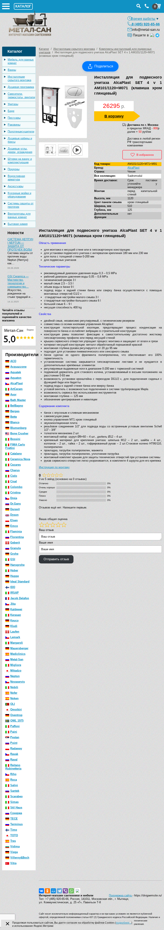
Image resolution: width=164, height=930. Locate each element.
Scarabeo (16, 796)
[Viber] (65, 890)
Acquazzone (18, 366)
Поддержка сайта (120, 895)
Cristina (15, 492)
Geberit (15, 542)
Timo (13, 829)
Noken (14, 698)
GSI (12, 559)
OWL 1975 (16, 720)
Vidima (15, 846)
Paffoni (15, 726)
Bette (13, 416)
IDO (12, 587)
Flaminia (16, 531)
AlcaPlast (16, 383)
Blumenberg (18, 427)
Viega (14, 852)
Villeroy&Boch (19, 857)
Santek (14, 790)
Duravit (15, 509)
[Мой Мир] (53, 890)
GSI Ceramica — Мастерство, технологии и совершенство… (18, 281)
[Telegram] (59, 890)
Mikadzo (15, 670)
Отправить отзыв (56, 559)
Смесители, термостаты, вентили (21, 95)
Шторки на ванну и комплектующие (20, 160)
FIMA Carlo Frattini (15, 446)
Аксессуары (15, 186)
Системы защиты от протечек (21, 205)
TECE (14, 818)
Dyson (14, 514)
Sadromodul (134, 175)
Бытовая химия (18, 224)
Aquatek (15, 372)
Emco (14, 525)
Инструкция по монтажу (54, 467)
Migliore (15, 665)
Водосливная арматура (16, 177)
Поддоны (13, 169)
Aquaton (15, 377)
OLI (12, 704)
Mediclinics (17, 653)
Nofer (13, 692)
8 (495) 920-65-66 (146, 24)
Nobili (14, 687)
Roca (13, 779)
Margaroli (16, 642)
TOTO (14, 835)
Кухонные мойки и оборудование (19, 195)
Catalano (16, 453)
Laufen (14, 631)
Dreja (13, 498)
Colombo (16, 487)
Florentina (17, 537)
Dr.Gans (15, 503)
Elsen (14, 520)
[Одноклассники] (47, 890)
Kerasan (15, 615)
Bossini (15, 439)
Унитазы (13, 104)
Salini (14, 785)
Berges (14, 411)
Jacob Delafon (19, 598)
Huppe (14, 576)
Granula (15, 548)
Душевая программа (21, 87)
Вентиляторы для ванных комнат (19, 215)
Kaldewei (16, 609)
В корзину (114, 116)
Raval (14, 759)
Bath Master (18, 400)
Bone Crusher (19, 433)
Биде (11, 111)
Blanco (14, 422)
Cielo (13, 475)
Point (13, 742)
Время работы (143, 19)
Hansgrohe (17, 564)
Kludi (13, 626)
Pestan (14, 737)
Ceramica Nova (20, 459)
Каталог (44, 49)
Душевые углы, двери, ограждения (20, 150)
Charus (15, 470)
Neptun (15, 676)
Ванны (12, 69)
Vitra (13, 863)
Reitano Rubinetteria (13, 767)
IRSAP (14, 592)
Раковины (14, 124)
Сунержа (16, 813)
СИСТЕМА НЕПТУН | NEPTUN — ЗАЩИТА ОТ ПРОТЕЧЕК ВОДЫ (20, 244)
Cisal (13, 481)
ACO (13, 361)
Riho (13, 774)
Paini (13, 731)
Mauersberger (19, 648)
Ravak (14, 754)
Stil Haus (16, 807)
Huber (14, 570)
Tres (13, 840)
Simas (14, 802)
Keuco (14, 620)
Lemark (15, 637)
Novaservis (17, 681)
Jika (13, 603)
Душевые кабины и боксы (20, 140)
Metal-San (16, 659)
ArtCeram (16, 389)
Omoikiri (16, 709)
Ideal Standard (19, 581)
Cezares (15, 464)
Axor (13, 394)
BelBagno (16, 405)
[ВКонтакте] (41, 890)
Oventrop (16, 715)
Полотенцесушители (21, 131)
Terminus (16, 824)
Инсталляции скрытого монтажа (19, 78)
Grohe (14, 553)
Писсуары (14, 117)
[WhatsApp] (71, 890)
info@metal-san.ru (146, 29)
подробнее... (123, 922)
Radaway (16, 748)
